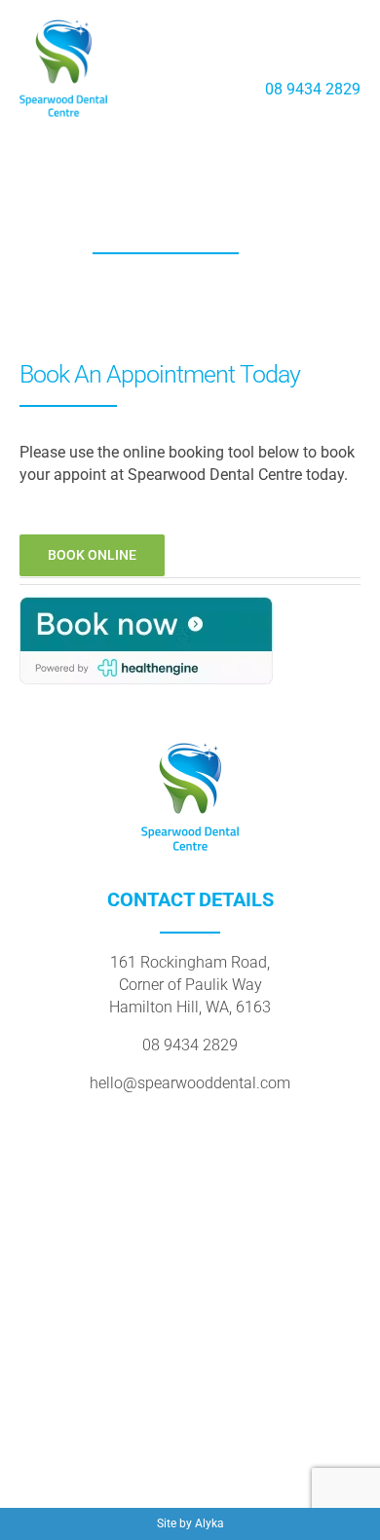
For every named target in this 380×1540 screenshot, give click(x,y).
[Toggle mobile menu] (349, 57)
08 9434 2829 (313, 89)
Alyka (209, 1523)
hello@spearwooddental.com (190, 1083)
